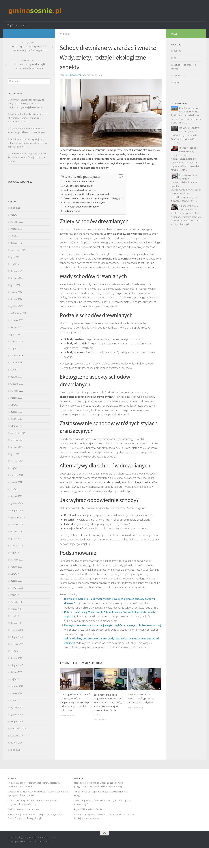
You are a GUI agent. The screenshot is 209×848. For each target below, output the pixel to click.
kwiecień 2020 (16, 559)
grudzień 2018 (16, 630)
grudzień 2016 (16, 714)
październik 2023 (18, 313)
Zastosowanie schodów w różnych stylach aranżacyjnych (93, 198)
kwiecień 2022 (16, 390)
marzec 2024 (16, 292)
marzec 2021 (16, 482)
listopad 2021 (16, 425)
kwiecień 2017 (16, 686)
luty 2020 (14, 573)
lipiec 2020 (15, 538)
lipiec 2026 (15, 207)
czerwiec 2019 (16, 587)
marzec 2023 (16, 362)
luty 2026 (14, 235)
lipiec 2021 (15, 454)
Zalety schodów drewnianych (78, 181)
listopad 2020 (16, 510)
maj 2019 (14, 594)
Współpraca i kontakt (17, 25)
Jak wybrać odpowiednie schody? (81, 206)
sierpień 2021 (16, 447)
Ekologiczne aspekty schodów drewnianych (86, 194)
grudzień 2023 (16, 306)
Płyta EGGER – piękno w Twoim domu (91, 809)
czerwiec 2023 (16, 341)
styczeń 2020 (16, 580)
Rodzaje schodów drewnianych (79, 189)
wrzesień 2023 (16, 320)
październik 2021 (18, 432)
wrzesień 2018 (16, 644)
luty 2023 (14, 369)
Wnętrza (65, 33)
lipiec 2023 (15, 334)
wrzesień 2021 (16, 440)
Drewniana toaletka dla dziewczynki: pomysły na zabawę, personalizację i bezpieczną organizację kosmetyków (26, 103)
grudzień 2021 (16, 418)
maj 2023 (14, 348)
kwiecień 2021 (16, 475)
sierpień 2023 (16, 327)
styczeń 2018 (16, 658)
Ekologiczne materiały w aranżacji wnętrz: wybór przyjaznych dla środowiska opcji (113, 625)
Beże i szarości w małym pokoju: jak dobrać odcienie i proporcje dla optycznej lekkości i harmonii (27, 143)
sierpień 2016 (16, 742)
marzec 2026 (16, 228)
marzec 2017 (16, 693)
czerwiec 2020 (16, 545)
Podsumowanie (71, 210)
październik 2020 (18, 517)
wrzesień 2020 (16, 524)
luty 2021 (14, 489)
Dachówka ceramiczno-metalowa (23, 809)
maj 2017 (14, 679)
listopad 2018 (16, 637)
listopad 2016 (16, 721)
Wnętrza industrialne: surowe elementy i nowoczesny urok (184, 151)
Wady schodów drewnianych (78, 185)
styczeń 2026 (16, 242)
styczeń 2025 (16, 271)
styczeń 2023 (16, 376)
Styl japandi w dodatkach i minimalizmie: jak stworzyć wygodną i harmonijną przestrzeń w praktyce (28, 118)
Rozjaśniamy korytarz (188, 127)
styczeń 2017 (16, 707)
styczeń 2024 (16, 299)
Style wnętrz (179, 75)
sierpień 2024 (16, 278)
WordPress (24, 841)
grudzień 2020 (16, 503)
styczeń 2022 (16, 411)
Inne (175, 57)
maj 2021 (14, 468)
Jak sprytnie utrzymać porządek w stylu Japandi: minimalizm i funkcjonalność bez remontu (27, 157)
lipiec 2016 (15, 749)
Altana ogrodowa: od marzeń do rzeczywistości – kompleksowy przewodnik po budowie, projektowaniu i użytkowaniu (75, 702)
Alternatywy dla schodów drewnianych (84, 202)
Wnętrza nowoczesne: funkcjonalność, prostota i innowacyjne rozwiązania (141, 698)
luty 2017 (14, 700)
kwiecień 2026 (16, 221)
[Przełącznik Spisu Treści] (119, 176)
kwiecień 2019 (16, 601)
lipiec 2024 (15, 285)
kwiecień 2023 (16, 355)
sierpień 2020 (16, 531)
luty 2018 (14, 651)
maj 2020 (14, 552)
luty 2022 (14, 404)
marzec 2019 (16, 608)
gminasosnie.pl (73, 75)
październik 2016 (18, 728)
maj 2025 (14, 264)
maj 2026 (14, 214)
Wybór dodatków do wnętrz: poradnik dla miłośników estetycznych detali (185, 209)
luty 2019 (14, 616)
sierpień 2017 (16, 672)
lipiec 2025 (15, 257)
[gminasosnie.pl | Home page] (35, 10)
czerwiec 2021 (16, 461)
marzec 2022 (16, 397)
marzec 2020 (16, 566)
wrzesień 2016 (16, 735)
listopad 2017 (16, 665)
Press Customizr (42, 841)
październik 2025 (18, 249)
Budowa (177, 50)
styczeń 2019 (16, 623)
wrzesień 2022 (16, 383)
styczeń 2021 (16, 496)
